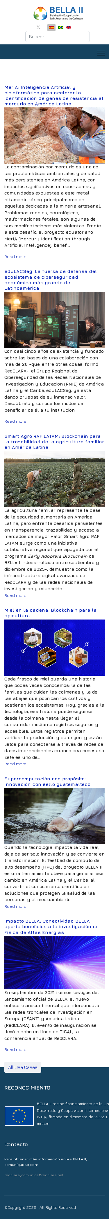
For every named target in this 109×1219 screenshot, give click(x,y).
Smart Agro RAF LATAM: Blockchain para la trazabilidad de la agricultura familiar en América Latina (54, 441)
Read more (15, 256)
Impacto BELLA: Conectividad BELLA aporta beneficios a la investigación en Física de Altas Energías (51, 926)
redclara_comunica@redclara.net (33, 1175)
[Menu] (101, 53)
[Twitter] (38, 27)
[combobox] (57, 36)
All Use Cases (22, 1067)
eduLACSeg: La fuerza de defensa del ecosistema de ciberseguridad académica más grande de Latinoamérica (50, 280)
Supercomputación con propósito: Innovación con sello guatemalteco (47, 781)
